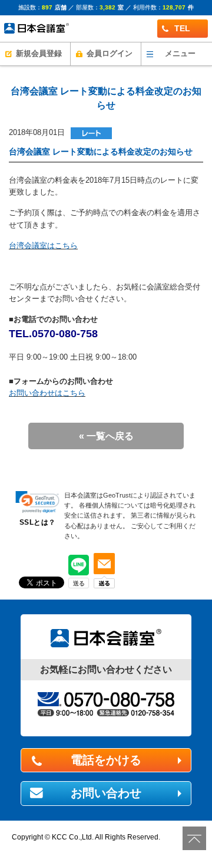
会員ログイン (109, 54)
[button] (37, 501)
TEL (182, 28)
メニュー (180, 54)
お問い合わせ (106, 792)
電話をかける (106, 759)
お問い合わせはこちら (47, 393)
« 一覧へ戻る (106, 435)
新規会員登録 (39, 54)
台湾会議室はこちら (43, 246)
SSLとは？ (37, 522)
